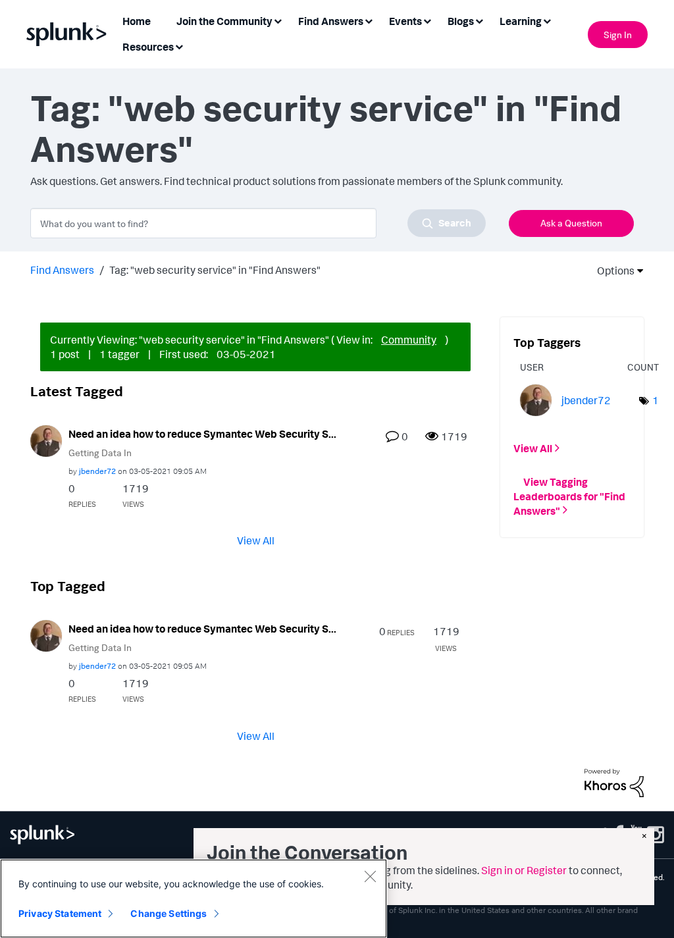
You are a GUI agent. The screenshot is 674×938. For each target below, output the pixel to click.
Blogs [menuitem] (461, 21)
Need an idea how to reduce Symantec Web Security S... (202, 433)
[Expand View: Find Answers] (368, 20)
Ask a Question (571, 222)
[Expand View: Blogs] (479, 20)
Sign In (618, 34)
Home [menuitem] (136, 21)
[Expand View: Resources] (179, 46)
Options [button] (611, 270)
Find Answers (62, 269)
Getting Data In (100, 452)
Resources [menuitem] (148, 46)
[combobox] (258, 223)
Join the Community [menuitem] (224, 21)
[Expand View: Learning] (547, 20)
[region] (193, 898)
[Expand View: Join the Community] (277, 20)
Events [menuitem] (405, 21)
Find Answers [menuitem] (330, 21)
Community (408, 339)
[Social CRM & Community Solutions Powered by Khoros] (614, 781)
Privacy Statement (59, 913)
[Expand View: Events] (427, 20)
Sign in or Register (524, 870)
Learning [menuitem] (521, 21)
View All (255, 540)
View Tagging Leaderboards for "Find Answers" (569, 496)
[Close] (369, 876)
